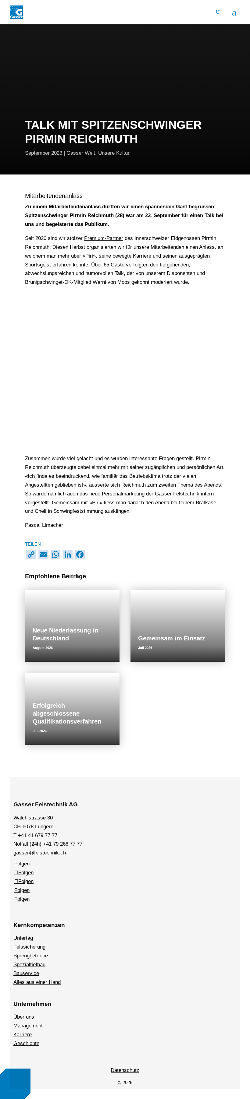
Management (28, 1026)
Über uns (23, 1017)
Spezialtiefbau (29, 964)
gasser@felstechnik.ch (39, 853)
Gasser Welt (80, 153)
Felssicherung (29, 947)
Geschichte (26, 1043)
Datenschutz (125, 1070)
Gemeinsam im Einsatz (171, 638)
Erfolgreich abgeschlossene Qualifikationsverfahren (67, 713)
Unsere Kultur (114, 153)
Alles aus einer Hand (37, 982)
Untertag (23, 938)
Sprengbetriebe (30, 956)
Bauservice (26, 973)
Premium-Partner (103, 238)
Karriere (22, 1034)
